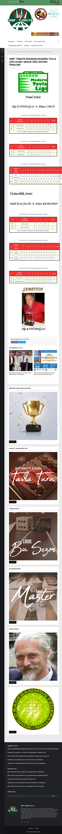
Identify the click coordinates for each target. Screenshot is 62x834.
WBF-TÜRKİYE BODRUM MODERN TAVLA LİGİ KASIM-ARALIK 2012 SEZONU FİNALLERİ (32, 51)
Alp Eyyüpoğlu (20, 125)
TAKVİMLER (20, 41)
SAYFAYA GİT (13, 441)
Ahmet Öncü (19, 128)
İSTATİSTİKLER (28, 41)
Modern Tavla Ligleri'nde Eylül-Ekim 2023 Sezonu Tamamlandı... (25, 760)
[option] (21, 363)
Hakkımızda (30, 828)
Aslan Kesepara (24, 227)
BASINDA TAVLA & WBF (36, 45)
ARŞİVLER (26, 45)
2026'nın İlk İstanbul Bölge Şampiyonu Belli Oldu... (21, 779)
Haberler (9, 51)
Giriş (53, 1)
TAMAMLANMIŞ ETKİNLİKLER (15, 45)
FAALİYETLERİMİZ (10, 1)
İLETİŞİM (17, 1)
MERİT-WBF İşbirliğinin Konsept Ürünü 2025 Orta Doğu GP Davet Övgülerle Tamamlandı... (33, 749)
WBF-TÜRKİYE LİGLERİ (39, 41)
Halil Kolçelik (24, 224)
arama (53, 795)
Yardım (36, 828)
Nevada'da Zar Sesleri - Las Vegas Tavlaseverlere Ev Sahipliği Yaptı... (26, 752)
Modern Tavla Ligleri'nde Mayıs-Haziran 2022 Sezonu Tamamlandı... (26, 763)
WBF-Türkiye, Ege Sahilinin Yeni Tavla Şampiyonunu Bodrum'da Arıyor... (44, 373)
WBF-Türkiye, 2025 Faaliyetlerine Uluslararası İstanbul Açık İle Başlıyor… (28, 756)
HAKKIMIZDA (11, 41)
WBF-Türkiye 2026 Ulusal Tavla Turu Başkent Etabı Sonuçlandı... (26, 786)
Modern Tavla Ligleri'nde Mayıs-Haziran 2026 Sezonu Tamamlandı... (26, 782)
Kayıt (56, 3)
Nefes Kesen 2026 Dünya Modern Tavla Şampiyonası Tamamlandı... (20, 373)
